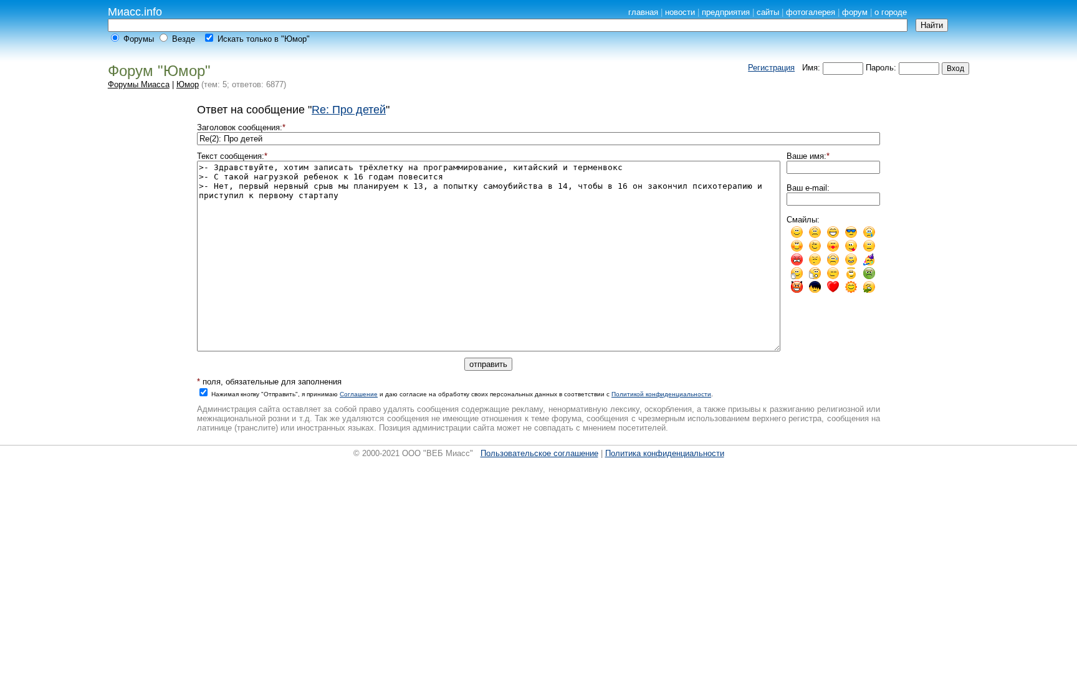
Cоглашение (359, 394)
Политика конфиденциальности (664, 453)
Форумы (138, 39)
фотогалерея (810, 12)
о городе (890, 12)
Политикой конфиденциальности (661, 394)
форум (855, 12)
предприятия (726, 12)
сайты (768, 12)
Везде (183, 39)
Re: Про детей (349, 109)
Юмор (187, 84)
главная (643, 12)
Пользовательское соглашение (539, 453)
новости (680, 12)
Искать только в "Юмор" (264, 39)
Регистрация (771, 67)
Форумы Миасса (139, 84)
